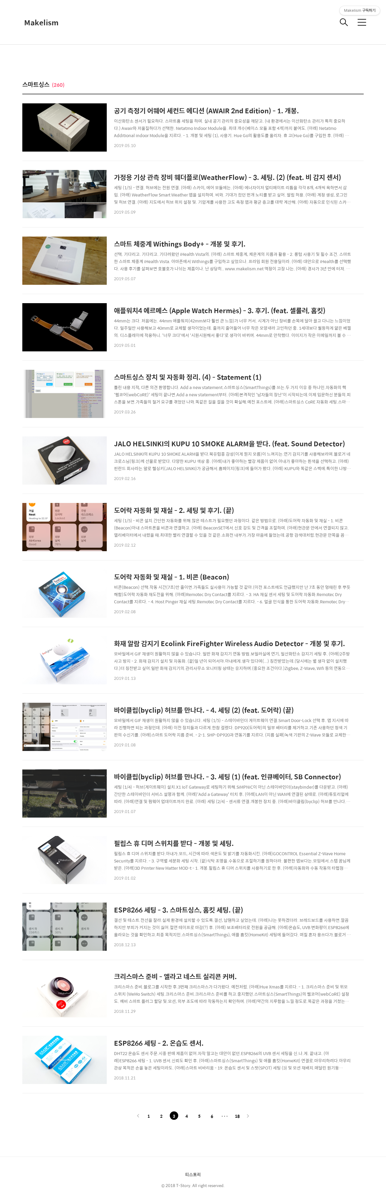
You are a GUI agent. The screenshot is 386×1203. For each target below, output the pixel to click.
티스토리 (193, 1174)
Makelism (41, 22)
